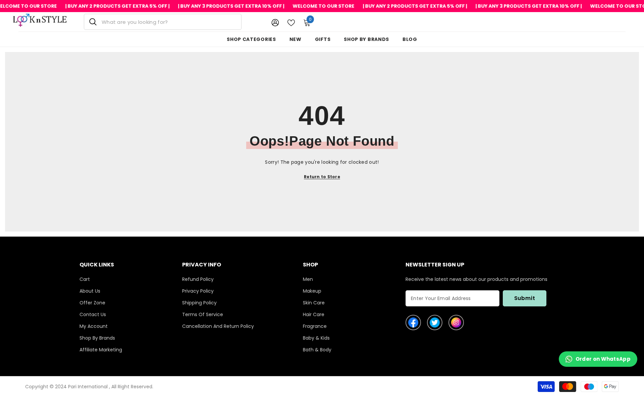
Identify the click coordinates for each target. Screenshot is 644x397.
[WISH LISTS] (291, 22)
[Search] (162, 22)
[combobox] (169, 22)
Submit (524, 298)
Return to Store (322, 177)
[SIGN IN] (275, 22)
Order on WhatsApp (603, 358)
